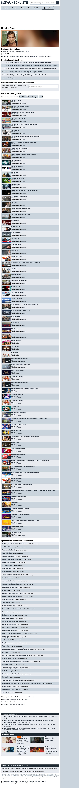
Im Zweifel (5, 640)
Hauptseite (14, 781)
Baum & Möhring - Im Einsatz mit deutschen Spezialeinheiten (21, 683)
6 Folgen (19, 487)
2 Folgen (23, 145)
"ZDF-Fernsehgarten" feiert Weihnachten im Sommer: (29, 728)
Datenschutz (32, 768)
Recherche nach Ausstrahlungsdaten (13, 704)
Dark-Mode (38, 771)
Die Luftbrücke (6, 568)
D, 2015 (14, 640)
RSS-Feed (23, 771)
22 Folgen (23, 109)
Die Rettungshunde (8, 562)
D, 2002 (17, 553)
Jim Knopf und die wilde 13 (10, 674)
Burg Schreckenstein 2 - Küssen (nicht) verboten (17, 649)
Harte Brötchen (7, 553)
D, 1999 (33, 544)
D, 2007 (28, 584)
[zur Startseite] (14, 2)
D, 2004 (18, 565)
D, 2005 (17, 568)
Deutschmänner (7, 572)
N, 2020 (18, 671)
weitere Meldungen (9, 78)
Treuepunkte (6, 603)
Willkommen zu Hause (9, 606)
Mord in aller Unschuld (9, 581)
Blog (55, 768)
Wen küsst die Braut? (8, 550)
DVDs (44, 781)
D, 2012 (22, 627)
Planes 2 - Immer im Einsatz (11, 634)
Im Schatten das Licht (9, 658)
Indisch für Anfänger (8, 621)
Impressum (5, 768)
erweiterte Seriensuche (9, 702)
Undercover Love (7, 618)
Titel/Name (22, 97)
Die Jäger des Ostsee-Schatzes (12, 584)
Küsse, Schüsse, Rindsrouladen (12, 609)
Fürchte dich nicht (7, 578)
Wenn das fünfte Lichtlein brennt (12, 680)
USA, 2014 (28, 633)
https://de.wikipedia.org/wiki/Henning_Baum (16, 51)
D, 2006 (18, 571)
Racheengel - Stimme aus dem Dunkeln (14, 544)
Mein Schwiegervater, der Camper (13, 668)
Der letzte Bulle (7, 665)
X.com (17, 771)
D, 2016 (21, 643)
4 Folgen (23, 277)
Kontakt (12, 768)
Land (41, 97)
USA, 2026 (15, 692)
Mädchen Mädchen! (8, 547)
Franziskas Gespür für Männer (11, 575)
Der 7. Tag (5, 652)
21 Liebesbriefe (7, 565)
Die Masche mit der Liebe (10, 587)
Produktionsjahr (33, 97)
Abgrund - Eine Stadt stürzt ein (11, 593)
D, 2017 (39, 649)
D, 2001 (20, 547)
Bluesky (11, 771)
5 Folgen (23, 181)
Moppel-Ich (5, 590)
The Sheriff (5, 692)
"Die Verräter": (18, 722)
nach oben (6, 781)
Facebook (5, 771)
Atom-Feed (30, 771)
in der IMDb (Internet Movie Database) (18, 697)
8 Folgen (22, 535)
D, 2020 (25, 674)
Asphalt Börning (7, 671)
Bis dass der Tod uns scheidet (11, 596)
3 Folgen (23, 127)
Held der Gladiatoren (8, 556)
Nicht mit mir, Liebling (9, 627)
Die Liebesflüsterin (8, 599)
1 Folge (23, 175)
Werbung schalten (21, 768)
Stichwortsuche (23, 781)
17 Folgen (23, 115)
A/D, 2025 (21, 689)
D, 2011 (21, 621)
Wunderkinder (6, 646)
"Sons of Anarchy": (29, 725)
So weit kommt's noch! (9, 686)
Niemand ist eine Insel (9, 624)
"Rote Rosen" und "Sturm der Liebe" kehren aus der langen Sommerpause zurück (28, 720)
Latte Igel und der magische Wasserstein (15, 661)
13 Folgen (19, 499)
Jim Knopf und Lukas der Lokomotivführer (15, 655)
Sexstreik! (5, 612)
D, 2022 (47, 683)
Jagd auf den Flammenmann (11, 559)
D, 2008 (27, 593)
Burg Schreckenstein (8, 643)
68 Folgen (23, 103)
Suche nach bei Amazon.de (14, 699)
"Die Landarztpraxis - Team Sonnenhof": (31, 717)
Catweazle (5, 677)
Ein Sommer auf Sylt (8, 615)
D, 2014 (22, 630)
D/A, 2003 (21, 556)
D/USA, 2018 (36, 655)
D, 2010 (14, 612)
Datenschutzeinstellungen (45, 768)
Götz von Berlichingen (9, 630)
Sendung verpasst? (35, 781)
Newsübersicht (7, 732)
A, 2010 (28, 609)
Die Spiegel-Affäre (8, 637)
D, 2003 (26, 559)
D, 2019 (22, 658)
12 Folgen (23, 121)
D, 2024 (22, 686)
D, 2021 (14, 677)
